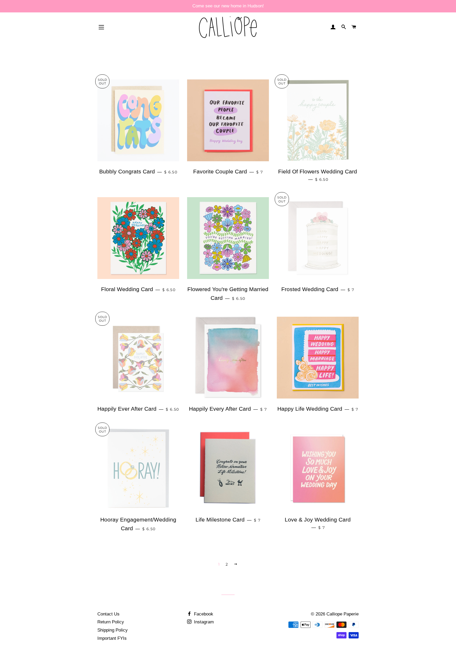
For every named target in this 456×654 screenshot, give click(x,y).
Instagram (203, 621)
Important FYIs (112, 638)
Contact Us (108, 614)
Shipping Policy (112, 630)
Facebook (203, 614)
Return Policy (110, 621)
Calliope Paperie (342, 614)
